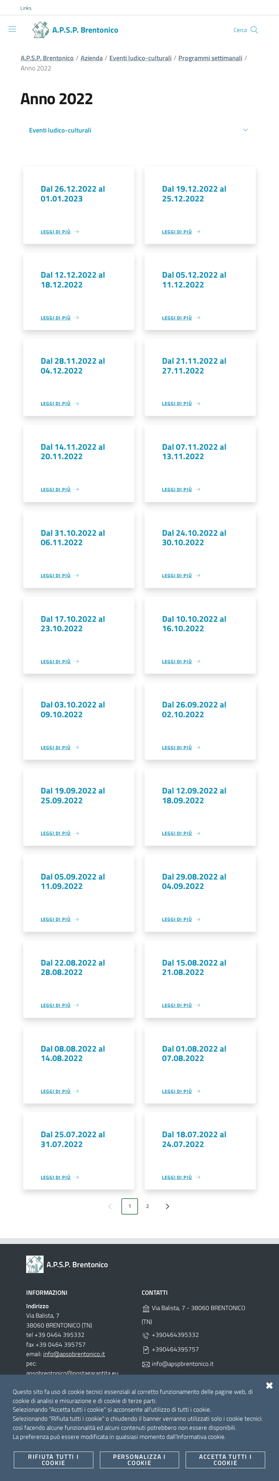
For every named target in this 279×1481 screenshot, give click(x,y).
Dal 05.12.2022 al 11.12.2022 (194, 279)
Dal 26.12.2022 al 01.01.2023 (73, 193)
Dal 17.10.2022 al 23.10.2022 (73, 623)
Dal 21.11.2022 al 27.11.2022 (194, 365)
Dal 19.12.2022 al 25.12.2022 (194, 193)
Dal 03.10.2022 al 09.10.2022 (73, 709)
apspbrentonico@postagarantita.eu (72, 1373)
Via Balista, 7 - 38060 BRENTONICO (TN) (193, 1314)
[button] (29, 8)
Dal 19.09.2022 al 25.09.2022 (73, 795)
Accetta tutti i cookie (225, 1460)
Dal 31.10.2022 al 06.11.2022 (73, 537)
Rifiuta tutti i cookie (53, 1460)
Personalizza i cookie (139, 1460)
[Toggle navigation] (12, 29)
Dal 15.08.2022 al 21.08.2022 (194, 967)
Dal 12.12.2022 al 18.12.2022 (73, 279)
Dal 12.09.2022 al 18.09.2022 (194, 795)
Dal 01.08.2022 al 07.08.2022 (194, 1053)
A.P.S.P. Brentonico (47, 58)
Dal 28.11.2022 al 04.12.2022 (73, 365)
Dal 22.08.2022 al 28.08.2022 (73, 967)
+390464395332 (174, 1334)
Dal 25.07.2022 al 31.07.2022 (73, 1139)
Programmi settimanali (210, 58)
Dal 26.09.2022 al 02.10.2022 (194, 709)
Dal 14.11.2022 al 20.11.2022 (73, 451)
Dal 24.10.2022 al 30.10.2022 (194, 537)
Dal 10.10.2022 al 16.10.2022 (194, 623)
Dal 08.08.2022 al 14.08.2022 (73, 1053)
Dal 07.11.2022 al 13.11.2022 (194, 451)
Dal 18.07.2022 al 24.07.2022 (194, 1139)
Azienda (92, 58)
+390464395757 (174, 1349)
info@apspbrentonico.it (74, 1354)
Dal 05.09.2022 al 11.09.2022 (73, 881)
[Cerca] (254, 29)
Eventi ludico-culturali (140, 58)
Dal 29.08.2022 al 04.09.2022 (194, 881)
